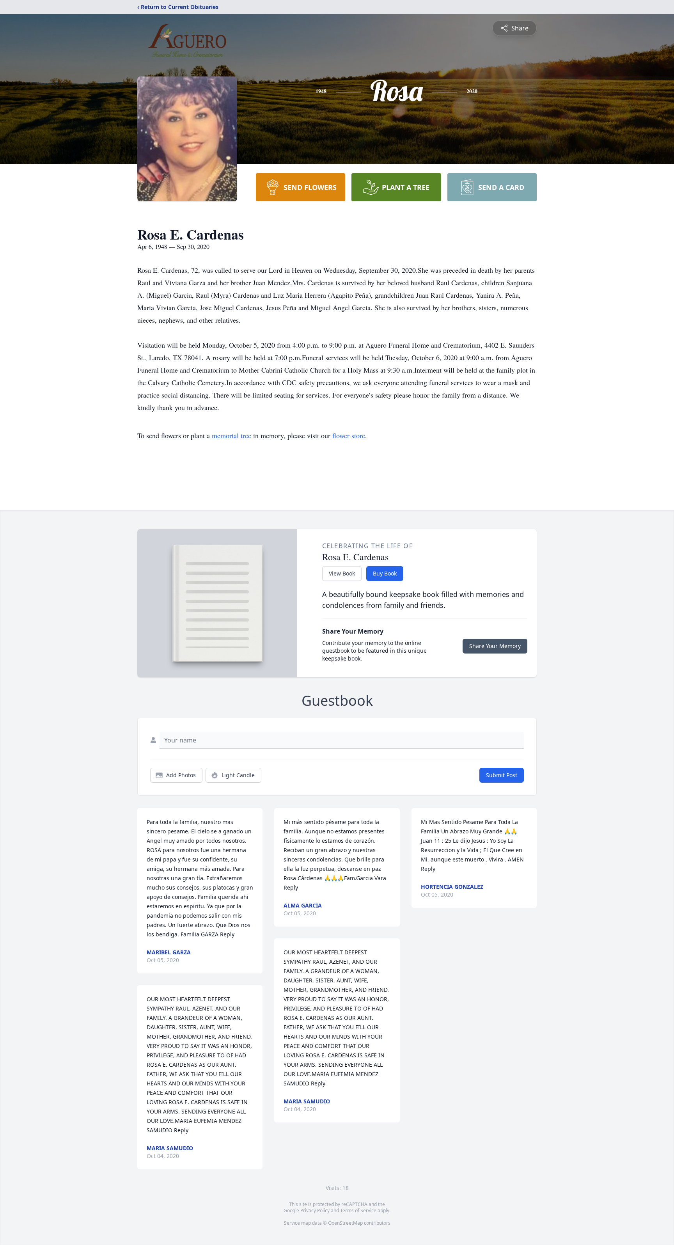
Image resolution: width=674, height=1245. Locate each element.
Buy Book (385, 573)
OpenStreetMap (345, 1223)
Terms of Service (358, 1210)
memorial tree (231, 435)
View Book (342, 573)
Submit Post (501, 775)
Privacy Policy (315, 1210)
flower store (348, 435)
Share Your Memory (495, 646)
